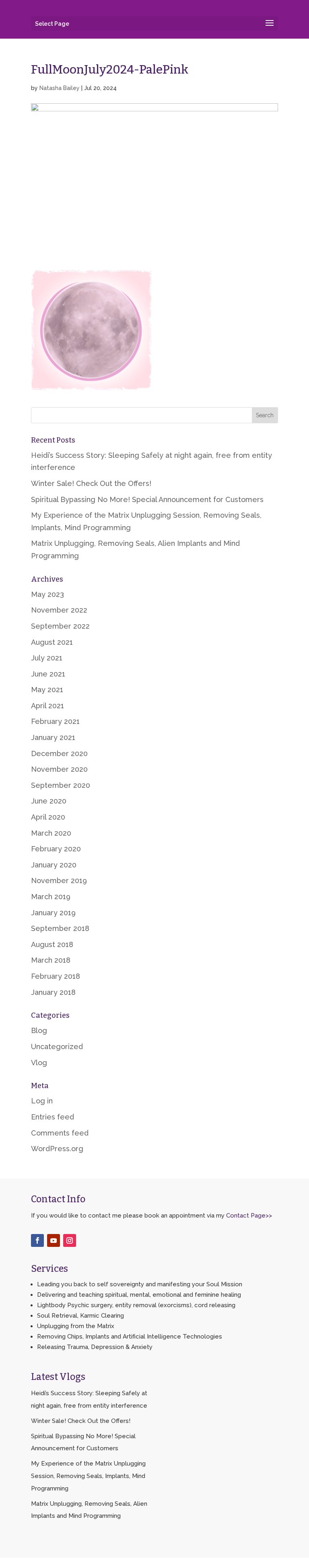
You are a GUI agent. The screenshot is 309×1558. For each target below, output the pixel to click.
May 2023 (47, 594)
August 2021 (52, 642)
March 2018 (50, 960)
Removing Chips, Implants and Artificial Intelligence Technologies (129, 1336)
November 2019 (59, 880)
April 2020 (48, 817)
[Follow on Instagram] (69, 1240)
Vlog (39, 1062)
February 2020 (56, 849)
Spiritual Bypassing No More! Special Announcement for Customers (147, 499)
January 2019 (53, 912)
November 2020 (59, 769)
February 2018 (55, 976)
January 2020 (53, 865)
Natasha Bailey (59, 88)
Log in (42, 1101)
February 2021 (55, 721)
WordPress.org (57, 1148)
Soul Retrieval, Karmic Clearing (80, 1315)
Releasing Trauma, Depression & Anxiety (94, 1347)
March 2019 (50, 896)
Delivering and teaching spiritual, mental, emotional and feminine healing (139, 1294)
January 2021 (53, 737)
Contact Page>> (249, 1215)
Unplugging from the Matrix (75, 1326)
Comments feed (60, 1133)
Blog (39, 1030)
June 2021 (48, 674)
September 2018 (60, 928)
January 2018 (53, 992)
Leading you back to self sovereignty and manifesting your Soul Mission (139, 1284)
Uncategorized (57, 1046)
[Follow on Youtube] (53, 1240)
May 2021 (47, 689)
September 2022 (60, 626)
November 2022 (59, 610)
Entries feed (52, 1117)
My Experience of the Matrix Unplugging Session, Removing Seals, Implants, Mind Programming (88, 1476)
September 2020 (60, 785)
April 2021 (47, 705)
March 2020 (51, 833)
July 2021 (46, 658)
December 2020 (59, 753)
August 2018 (52, 944)
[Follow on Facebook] (37, 1240)
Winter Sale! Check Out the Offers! (91, 483)
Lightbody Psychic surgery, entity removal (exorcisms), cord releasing (136, 1305)
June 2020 (48, 801)
